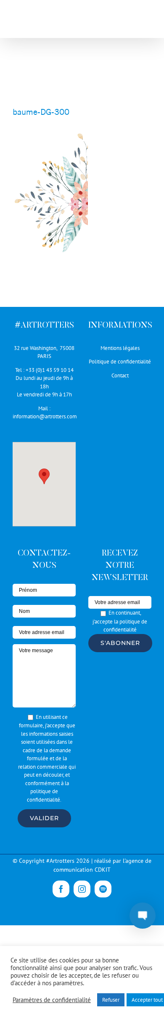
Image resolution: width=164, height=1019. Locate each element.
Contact (120, 375)
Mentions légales (120, 348)
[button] (44, 476)
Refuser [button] (110, 999)
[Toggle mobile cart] (130, 21)
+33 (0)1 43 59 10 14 (50, 370)
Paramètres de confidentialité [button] (52, 1000)
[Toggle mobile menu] (147, 21)
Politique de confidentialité (120, 361)
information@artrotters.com (45, 416)
